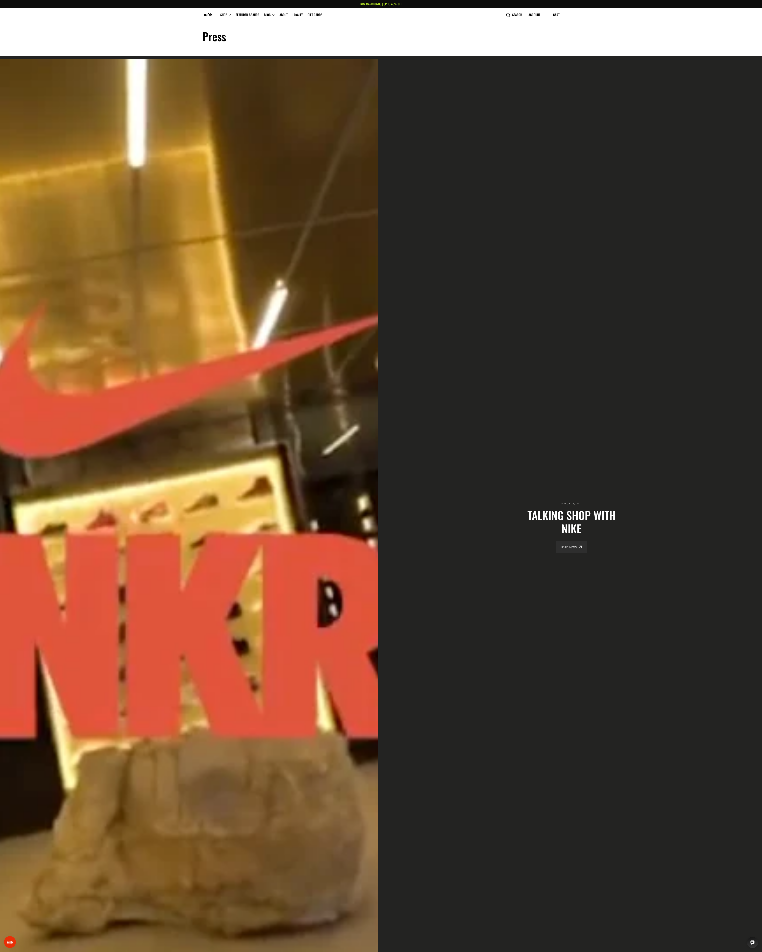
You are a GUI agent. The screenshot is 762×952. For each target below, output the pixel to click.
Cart (556, 14)
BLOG (267, 15)
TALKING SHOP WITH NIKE (571, 521)
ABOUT (283, 14)
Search (517, 15)
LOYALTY (297, 14)
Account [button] (534, 15)
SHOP (223, 15)
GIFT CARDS (315, 14)
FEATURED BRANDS (247, 14)
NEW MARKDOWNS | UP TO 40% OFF (381, 4)
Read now (569, 547)
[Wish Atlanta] (208, 15)
